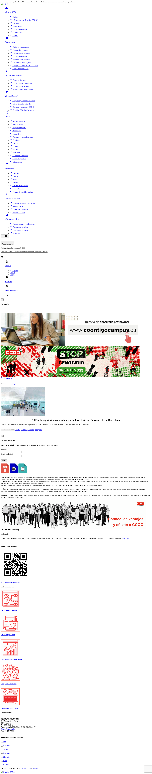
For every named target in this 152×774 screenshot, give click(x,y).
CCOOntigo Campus (9, 610)
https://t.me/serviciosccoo (10, 582)
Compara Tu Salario (8, 684)
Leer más (125, 538)
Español (14, 271)
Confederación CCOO (9, 708)
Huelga (13, 384)
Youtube (6, 764)
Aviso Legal (26, 768)
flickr (5, 761)
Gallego (12, 275)
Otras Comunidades (8, 729)
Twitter (17, 430)
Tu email (4, 450)
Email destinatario (7, 454)
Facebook (24, 430)
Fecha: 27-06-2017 (8, 430)
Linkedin (31, 430)
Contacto (35, 768)
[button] (3, 378)
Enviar (4, 460)
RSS (4, 742)
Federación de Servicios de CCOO (13, 248)
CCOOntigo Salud (8, 635)
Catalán (12, 273)
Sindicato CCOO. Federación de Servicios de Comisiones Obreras (24, 252)
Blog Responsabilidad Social (11, 659)
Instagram (38, 430)
